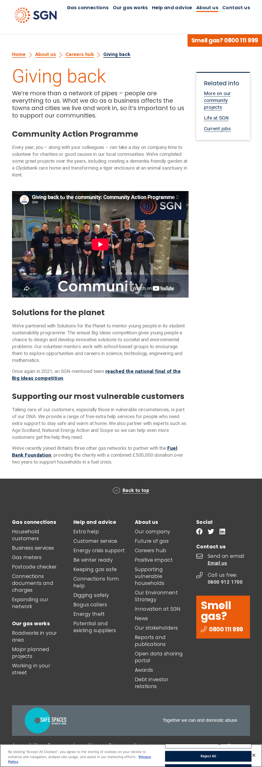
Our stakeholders (156, 627)
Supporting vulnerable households (149, 576)
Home (19, 54)
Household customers (25, 535)
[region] (131, 755)
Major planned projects (30, 653)
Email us (217, 563)
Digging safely (91, 595)
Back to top (136, 490)
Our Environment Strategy (156, 596)
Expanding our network (30, 603)
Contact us (236, 7)
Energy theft (89, 614)
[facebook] (199, 532)
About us (207, 7)
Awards (144, 670)
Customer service (95, 541)
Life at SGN (216, 118)
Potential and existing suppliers (94, 627)
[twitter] (211, 532)
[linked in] (222, 532)
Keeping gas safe (95, 569)
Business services (33, 548)
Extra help (86, 531)
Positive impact (154, 560)
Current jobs (217, 129)
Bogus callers (90, 604)
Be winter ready (93, 560)
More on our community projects (217, 100)
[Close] (253, 755)
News (141, 618)
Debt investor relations (151, 683)
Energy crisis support (99, 550)
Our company (152, 531)
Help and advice (172, 7)
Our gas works (130, 7)
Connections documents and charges (32, 583)
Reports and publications (150, 641)
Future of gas (152, 541)
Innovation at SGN (158, 609)
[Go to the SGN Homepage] (41, 17)
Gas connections (88, 7)
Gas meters (26, 557)
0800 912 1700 (225, 582)
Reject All (208, 756)
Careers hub (80, 54)
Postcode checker (34, 566)
